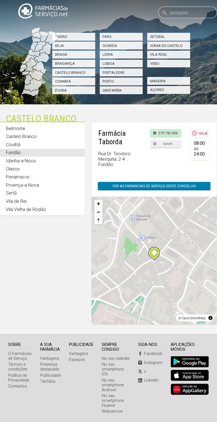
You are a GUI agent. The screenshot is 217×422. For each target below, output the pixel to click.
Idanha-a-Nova (21, 160)
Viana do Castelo (166, 46)
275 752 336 (168, 133)
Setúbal (157, 37)
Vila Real (158, 54)
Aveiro (61, 37)
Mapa (168, 144)
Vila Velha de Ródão (26, 209)
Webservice (112, 411)
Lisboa (109, 63)
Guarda (110, 46)
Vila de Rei (16, 201)
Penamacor (17, 177)
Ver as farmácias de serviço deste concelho (154, 186)
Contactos (17, 386)
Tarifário (47, 381)
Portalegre (114, 72)
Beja (59, 46)
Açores (157, 90)
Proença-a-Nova (22, 185)
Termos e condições (17, 367)
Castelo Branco (70, 72)
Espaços (77, 359)
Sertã (11, 193)
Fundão (13, 152)
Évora (61, 90)
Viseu (154, 63)
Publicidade (50, 375)
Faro (107, 37)
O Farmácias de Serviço (20, 356)
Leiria (108, 54)
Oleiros (13, 169)
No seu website (115, 358)
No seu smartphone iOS (113, 369)
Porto (108, 81)
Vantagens (49, 358)
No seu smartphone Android (113, 385)
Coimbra (63, 81)
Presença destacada (49, 367)
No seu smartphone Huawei (113, 400)
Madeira (158, 81)
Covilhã (13, 144)
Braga (61, 54)
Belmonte (15, 128)
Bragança (65, 63)
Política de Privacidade (18, 378)
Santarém (112, 90)
